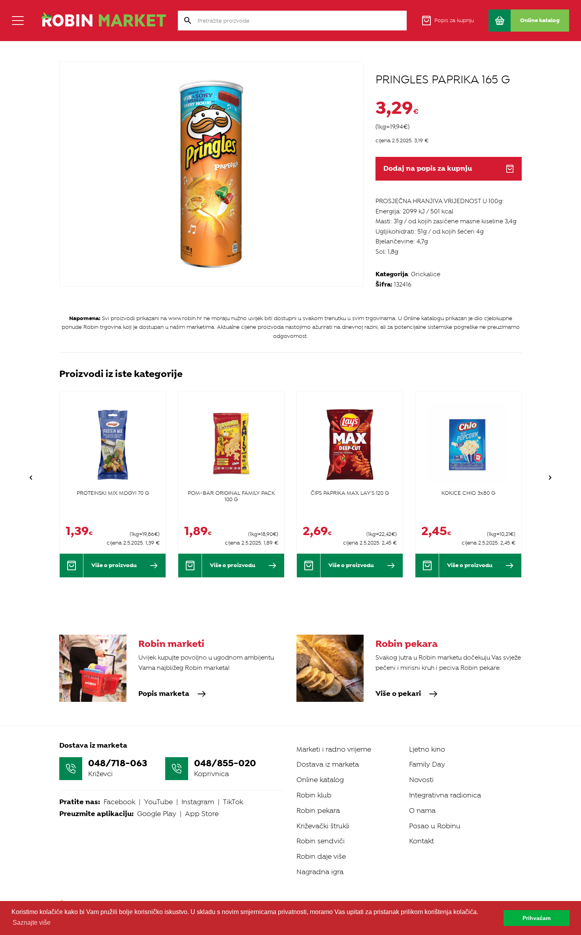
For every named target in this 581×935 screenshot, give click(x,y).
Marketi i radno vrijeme (333, 749)
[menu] (18, 20)
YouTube (158, 802)
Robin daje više (321, 856)
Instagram (197, 802)
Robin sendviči (320, 841)
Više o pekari (398, 694)
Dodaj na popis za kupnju (427, 168)
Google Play (156, 814)
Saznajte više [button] (32, 922)
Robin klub (313, 795)
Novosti (421, 780)
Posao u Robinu (434, 826)
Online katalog (320, 780)
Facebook (119, 802)
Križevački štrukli (322, 826)
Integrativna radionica (445, 795)
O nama (422, 810)
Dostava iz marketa (327, 764)
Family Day (427, 764)
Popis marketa (163, 694)
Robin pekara (318, 810)
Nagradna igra (319, 872)
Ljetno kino (427, 749)
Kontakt (421, 841)
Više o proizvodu (114, 565)
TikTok (233, 802)
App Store (202, 814)
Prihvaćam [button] (537, 918)
